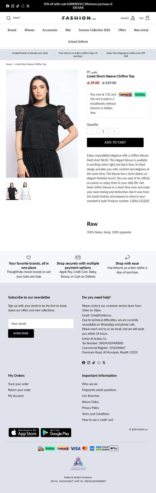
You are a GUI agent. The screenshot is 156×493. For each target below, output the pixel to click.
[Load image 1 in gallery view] (42, 124)
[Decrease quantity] (92, 131)
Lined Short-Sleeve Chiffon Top (30, 64)
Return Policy (90, 402)
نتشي (94, 72)
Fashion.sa (142, 429)
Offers (122, 30)
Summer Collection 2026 (94, 30)
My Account (16, 395)
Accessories (50, 30)
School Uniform (78, 41)
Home (9, 64)
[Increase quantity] (114, 131)
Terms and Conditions (95, 414)
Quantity (92, 124)
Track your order (18, 384)
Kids (68, 30)
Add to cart (115, 142)
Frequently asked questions (99, 390)
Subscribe (21, 333)
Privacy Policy (90, 407)
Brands (12, 30)
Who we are (90, 384)
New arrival (141, 30)
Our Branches (90, 395)
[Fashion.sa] (78, 18)
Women (30, 30)
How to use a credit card (97, 419)
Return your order (19, 390)
